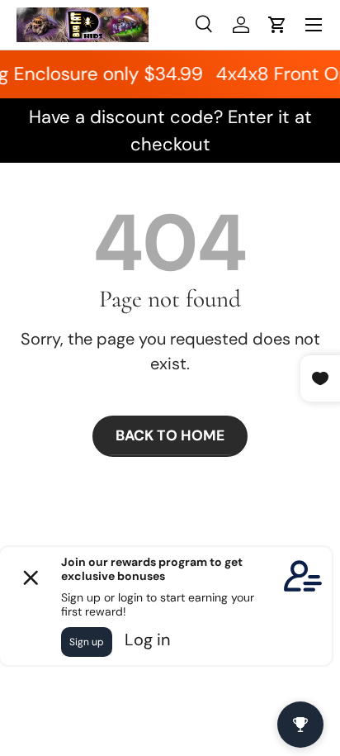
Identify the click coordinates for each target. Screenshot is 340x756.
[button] (277, 25)
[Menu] (313, 25)
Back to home (170, 435)
